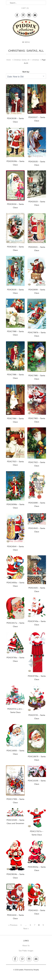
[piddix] (26, 28)
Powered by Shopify (31, 970)
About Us (26, 946)
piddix (21, 970)
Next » (26, 928)
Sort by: (26, 72)
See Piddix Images (26, 951)
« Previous (12, 925)
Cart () (25, 8)
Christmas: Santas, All (26, 50)
